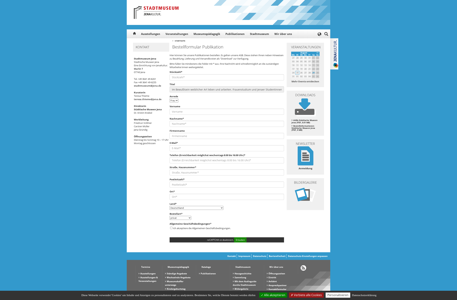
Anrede (174, 96)
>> (318, 52)
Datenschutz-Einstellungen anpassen (308, 256)
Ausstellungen (150, 34)
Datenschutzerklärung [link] (364, 295)
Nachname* (177, 118)
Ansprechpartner (277, 285)
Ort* (172, 191)
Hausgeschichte (243, 273)
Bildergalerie (241, 288)
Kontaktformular (277, 289)
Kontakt (231, 256)
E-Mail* (174, 143)
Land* (173, 204)
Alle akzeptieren (274, 295)
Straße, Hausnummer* (183, 167)
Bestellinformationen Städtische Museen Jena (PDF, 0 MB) (303, 128)
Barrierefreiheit (277, 256)
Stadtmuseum (259, 34)
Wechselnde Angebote (178, 277)
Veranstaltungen (176, 34)
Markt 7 (138, 68)
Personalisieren (337, 295)
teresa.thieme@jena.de (148, 99)
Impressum (244, 256)
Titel (172, 84)
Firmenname (177, 131)
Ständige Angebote (177, 273)
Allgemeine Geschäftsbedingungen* (190, 224)
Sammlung (240, 277)
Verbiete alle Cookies (307, 295)
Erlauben (240, 239)
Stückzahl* (176, 72)
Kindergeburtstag (176, 288)
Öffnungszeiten (276, 273)
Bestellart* (176, 214)
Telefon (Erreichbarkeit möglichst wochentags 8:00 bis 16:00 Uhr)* (207, 155)
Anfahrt (272, 281)
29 (313, 72)
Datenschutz (259, 256)
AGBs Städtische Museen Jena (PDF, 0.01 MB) (304, 121)
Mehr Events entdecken (305, 81)
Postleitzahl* (177, 179)
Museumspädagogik (207, 34)
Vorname (175, 106)
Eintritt (272, 277)
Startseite (180, 41)
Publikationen (235, 34)
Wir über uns (283, 34)
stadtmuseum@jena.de (147, 85)
